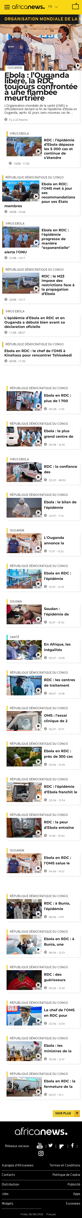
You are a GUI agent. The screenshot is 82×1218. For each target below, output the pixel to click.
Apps (76, 1194)
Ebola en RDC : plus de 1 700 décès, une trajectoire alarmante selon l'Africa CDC (59, 399)
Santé (14, 637)
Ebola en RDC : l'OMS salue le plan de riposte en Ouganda (60, 861)
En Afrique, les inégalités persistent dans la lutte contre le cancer (60, 647)
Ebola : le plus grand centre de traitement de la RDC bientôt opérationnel (59, 434)
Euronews (73, 1203)
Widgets (7, 1203)
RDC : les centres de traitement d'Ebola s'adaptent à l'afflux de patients (59, 683)
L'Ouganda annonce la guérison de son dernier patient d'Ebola (58, 541)
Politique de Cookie (66, 1175)
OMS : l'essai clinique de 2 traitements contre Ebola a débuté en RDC (58, 719)
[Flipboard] (62, 1146)
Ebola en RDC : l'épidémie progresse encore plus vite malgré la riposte (60, 576)
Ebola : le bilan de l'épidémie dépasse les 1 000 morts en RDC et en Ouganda (60, 505)
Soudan (16, 601)
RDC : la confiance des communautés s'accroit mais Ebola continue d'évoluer (60, 470)
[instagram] (41, 1153)
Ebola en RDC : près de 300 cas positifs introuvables (58, 754)
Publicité (74, 1184)
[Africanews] (28, 7)
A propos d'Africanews (17, 1165)
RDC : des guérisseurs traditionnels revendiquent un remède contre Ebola (59, 978)
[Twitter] (51, 1146)
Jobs (5, 1194)
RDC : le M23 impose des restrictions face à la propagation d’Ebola (58, 285)
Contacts (8, 1175)
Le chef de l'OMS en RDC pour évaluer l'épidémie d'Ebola (59, 1013)
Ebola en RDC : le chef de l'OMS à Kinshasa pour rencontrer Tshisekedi (38, 353)
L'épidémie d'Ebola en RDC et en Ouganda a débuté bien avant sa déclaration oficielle (34, 322)
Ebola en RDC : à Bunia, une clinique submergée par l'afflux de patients (59, 942)
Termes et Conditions (64, 1165)
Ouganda (15, 68)
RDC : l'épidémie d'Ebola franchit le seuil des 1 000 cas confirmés (60, 790)
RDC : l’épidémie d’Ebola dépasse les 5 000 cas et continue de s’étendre (59, 149)
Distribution (10, 1184)
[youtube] (40, 1146)
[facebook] (72, 1146)
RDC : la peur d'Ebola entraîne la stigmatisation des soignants (59, 825)
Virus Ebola (19, 133)
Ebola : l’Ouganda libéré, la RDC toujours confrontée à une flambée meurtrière (40, 86)
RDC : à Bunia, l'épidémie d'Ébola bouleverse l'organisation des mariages (60, 906)
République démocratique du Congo (34, 177)
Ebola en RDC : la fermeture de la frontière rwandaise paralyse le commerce (59, 1084)
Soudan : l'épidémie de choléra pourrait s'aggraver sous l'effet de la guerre (58, 612)
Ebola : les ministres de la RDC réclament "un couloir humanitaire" (58, 1049)
